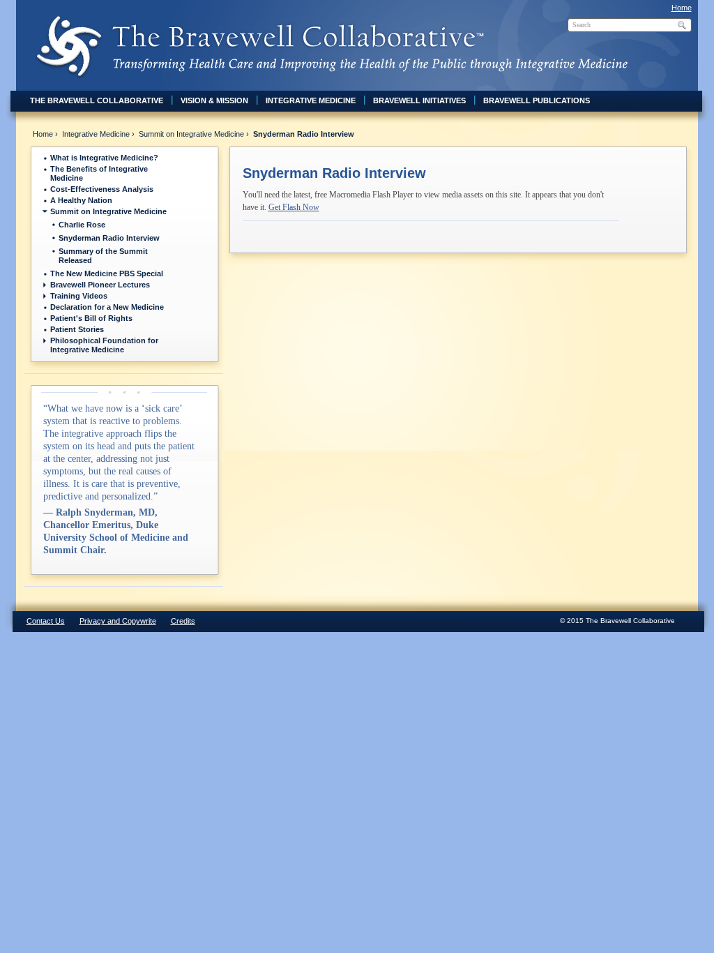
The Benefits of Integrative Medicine (99, 173)
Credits (183, 621)
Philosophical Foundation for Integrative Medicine (104, 345)
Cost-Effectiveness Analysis (101, 189)
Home (681, 7)
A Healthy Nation (81, 200)
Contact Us (45, 621)
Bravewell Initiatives (419, 100)
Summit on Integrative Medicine (191, 134)
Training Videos (78, 296)
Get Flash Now (293, 207)
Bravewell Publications (536, 100)
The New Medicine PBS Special (106, 273)
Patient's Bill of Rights (91, 318)
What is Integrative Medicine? (104, 157)
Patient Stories (77, 329)
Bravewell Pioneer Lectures (100, 284)
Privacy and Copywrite (117, 621)
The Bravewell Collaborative (96, 100)
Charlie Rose (82, 224)
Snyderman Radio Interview (109, 238)
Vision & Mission (214, 100)
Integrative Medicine (311, 100)
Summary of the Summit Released (103, 255)
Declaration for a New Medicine (107, 307)
